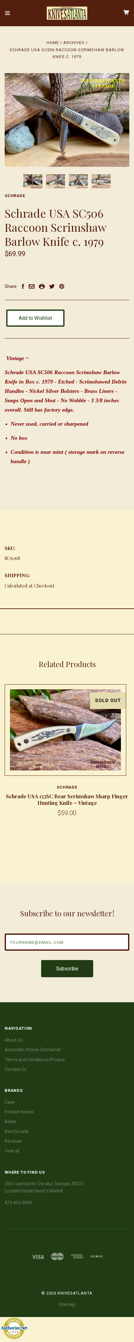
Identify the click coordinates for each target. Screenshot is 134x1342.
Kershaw (13, 1141)
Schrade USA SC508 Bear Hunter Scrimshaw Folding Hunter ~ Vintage (76, 799)
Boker (10, 1121)
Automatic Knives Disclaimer (33, 1049)
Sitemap (67, 1304)
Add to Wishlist (35, 318)
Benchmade (16, 1131)
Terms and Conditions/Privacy (35, 1059)
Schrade (15, 195)
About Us (14, 1039)
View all (12, 1150)
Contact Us (15, 1069)
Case (10, 1102)
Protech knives (19, 1111)
